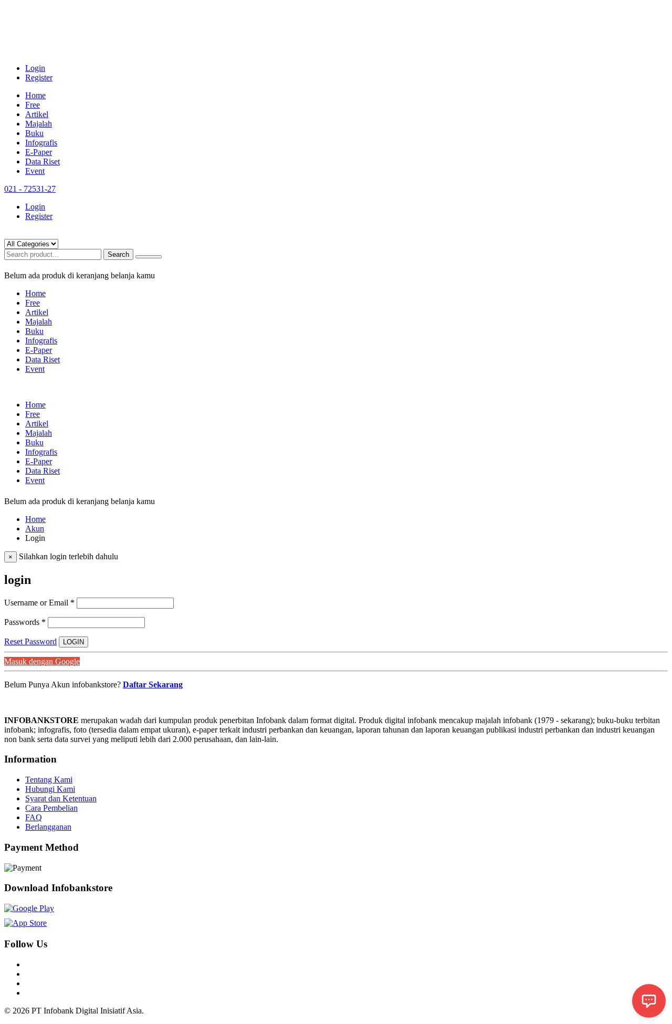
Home (35, 95)
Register (38, 77)
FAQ (33, 817)
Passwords (25, 622)
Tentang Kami (48, 779)
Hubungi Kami (50, 789)
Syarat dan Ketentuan (61, 798)
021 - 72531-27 (30, 188)
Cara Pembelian (51, 807)
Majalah (38, 123)
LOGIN (73, 642)
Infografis (41, 142)
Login (35, 68)
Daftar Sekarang (153, 684)
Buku (34, 133)
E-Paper (38, 152)
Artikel (36, 114)
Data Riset (42, 161)
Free (32, 104)
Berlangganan (48, 826)
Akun (34, 528)
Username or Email (39, 602)
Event (35, 170)
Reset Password (30, 641)
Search (118, 254)
